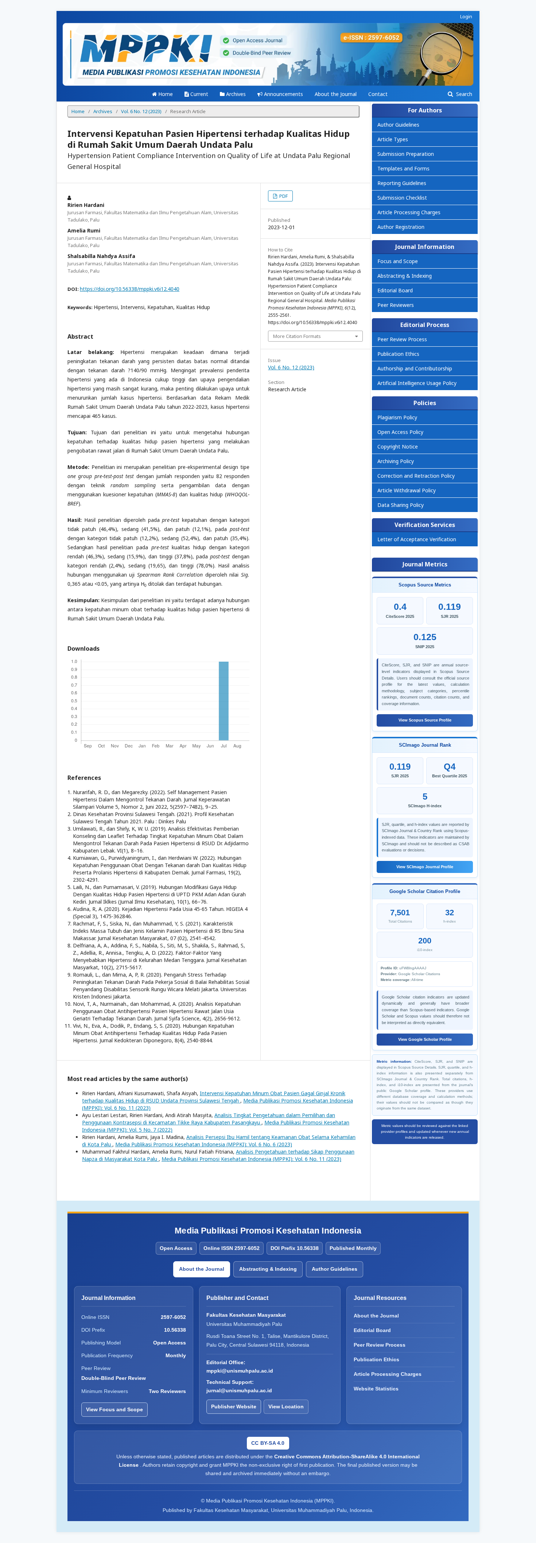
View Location (286, 1406)
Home (165, 94)
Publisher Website (233, 1406)
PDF (283, 196)
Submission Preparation (405, 153)
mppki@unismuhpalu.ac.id (239, 1371)
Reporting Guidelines (401, 183)
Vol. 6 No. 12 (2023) (141, 111)
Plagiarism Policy (397, 417)
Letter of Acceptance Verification (416, 539)
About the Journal (336, 94)
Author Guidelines (398, 124)
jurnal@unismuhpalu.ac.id (239, 1390)
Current (198, 94)
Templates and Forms (403, 168)
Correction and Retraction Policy (416, 475)
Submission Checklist (402, 197)
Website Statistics (376, 1389)
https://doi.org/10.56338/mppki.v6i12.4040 (129, 288)
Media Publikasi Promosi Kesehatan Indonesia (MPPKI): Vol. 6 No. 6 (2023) (203, 1144)
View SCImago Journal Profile (424, 867)
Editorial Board (395, 290)
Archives (235, 94)
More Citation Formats (297, 336)
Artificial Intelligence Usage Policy (417, 383)
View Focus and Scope (114, 1409)
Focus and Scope (397, 261)
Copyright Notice (397, 446)
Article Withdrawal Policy (406, 490)
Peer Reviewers (395, 304)
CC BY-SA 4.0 (267, 1443)
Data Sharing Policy (400, 504)
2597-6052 (173, 1317)
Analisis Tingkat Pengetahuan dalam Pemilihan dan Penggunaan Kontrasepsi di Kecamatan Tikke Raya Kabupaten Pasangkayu (208, 1119)
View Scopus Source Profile (425, 720)
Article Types (392, 139)
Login (466, 16)
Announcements (283, 94)
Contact (378, 94)
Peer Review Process (402, 339)
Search (463, 94)
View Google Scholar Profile (425, 1039)
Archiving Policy (395, 461)
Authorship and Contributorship (414, 368)
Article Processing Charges (408, 212)
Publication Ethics (398, 353)
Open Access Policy (400, 431)
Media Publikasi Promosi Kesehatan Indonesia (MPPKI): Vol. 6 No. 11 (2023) (251, 1158)
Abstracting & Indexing (404, 275)
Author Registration (400, 226)
